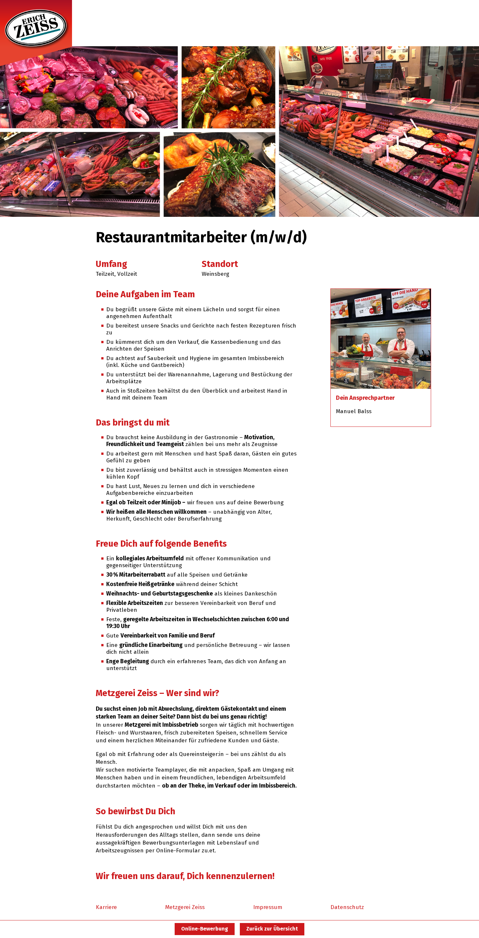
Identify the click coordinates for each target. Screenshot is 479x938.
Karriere (106, 907)
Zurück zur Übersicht (272, 929)
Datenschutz (347, 907)
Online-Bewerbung (204, 929)
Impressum (267, 907)
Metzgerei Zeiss (185, 907)
